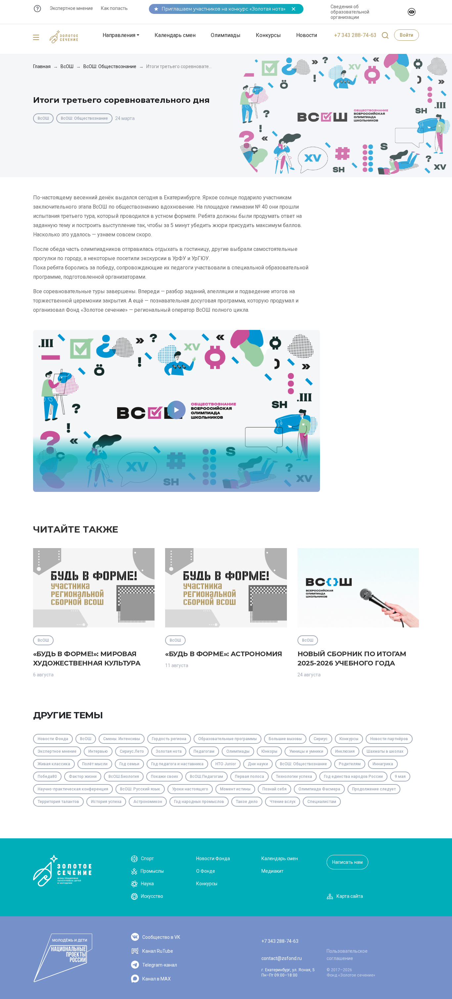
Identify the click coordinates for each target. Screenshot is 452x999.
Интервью (98, 751)
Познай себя (274, 789)
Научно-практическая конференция (73, 789)
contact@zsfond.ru (281, 958)
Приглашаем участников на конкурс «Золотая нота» (223, 9)
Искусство (152, 896)
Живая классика (54, 764)
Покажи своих (164, 776)
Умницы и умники (306, 751)
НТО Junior (225, 764)
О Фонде (205, 871)
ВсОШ (67, 66)
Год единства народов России (353, 776)
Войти (406, 35)
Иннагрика (383, 764)
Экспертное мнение (71, 8)
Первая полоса (249, 776)
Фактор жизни (83, 776)
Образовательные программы (227, 739)
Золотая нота (169, 751)
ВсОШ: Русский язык (140, 789)
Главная (42, 66)
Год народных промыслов (199, 801)
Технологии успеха (294, 776)
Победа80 (47, 776)
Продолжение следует (374, 789)
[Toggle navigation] (36, 37)
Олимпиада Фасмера (319, 789)
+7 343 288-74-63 (355, 35)
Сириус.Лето (132, 751)
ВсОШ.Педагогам (206, 776)
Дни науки (258, 764)
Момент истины (235, 789)
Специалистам (321, 801)
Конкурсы (268, 35)
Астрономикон (147, 801)
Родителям (350, 764)
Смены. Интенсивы (121, 739)
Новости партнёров (389, 739)
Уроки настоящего (190, 789)
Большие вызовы (285, 739)
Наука (147, 883)
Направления (119, 35)
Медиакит (272, 871)
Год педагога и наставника (177, 764)
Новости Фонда (53, 739)
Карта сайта (350, 896)
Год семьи (129, 764)
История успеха (106, 801)
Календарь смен (175, 35)
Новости (306, 35)
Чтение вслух (282, 801)
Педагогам (204, 751)
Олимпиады (226, 35)
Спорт (147, 858)
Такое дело (247, 801)
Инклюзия (345, 751)
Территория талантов (58, 801)
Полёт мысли (95, 764)
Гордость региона (169, 739)
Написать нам (347, 862)
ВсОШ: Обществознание (109, 66)
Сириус (321, 739)
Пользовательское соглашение (347, 954)
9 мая (400, 776)
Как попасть (114, 8)
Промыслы (152, 871)
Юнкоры (269, 751)
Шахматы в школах (385, 751)
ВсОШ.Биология (124, 776)
